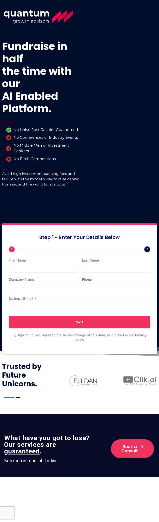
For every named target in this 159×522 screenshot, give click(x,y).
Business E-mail (21, 299)
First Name (17, 260)
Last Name (90, 260)
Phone (87, 279)
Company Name (21, 279)
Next (79, 322)
